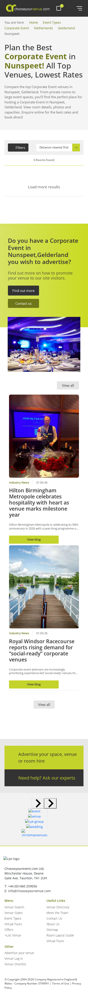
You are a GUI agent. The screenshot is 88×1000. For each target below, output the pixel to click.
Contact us (23, 303)
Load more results (44, 186)
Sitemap (52, 929)
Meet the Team (57, 913)
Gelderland (66, 28)
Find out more (23, 290)
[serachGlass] (70, 8)
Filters (20, 147)
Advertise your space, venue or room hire (47, 757)
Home (33, 22)
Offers (9, 929)
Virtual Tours (13, 924)
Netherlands (43, 28)
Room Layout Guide (60, 935)
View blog (34, 539)
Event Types (52, 22)
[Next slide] (50, 803)
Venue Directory (57, 907)
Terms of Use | (61, 983)
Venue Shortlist (15, 964)
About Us (53, 924)
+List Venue (13, 935)
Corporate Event (17, 28)
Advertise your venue (19, 953)
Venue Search (14, 907)
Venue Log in (14, 958)
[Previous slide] (37, 803)
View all (68, 385)
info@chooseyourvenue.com (29, 891)
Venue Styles (14, 913)
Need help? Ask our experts (46, 778)
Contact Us (54, 918)
